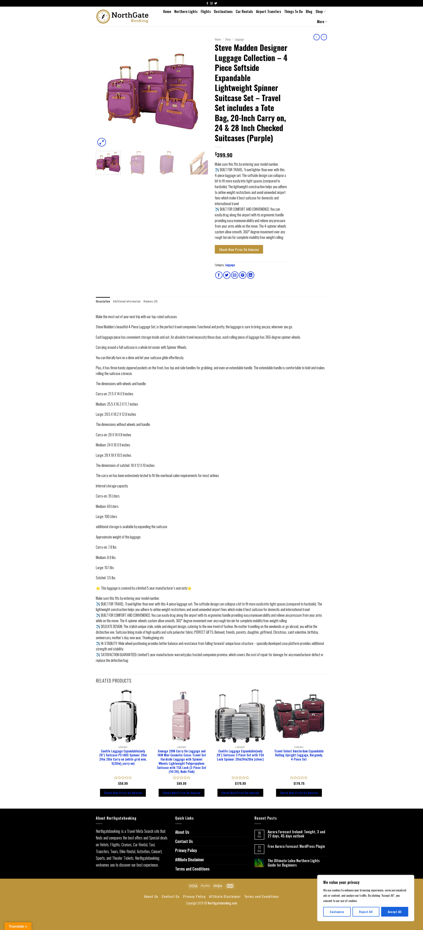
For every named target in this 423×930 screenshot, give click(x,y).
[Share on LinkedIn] (250, 275)
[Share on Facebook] (219, 275)
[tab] (103, 301)
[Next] (200, 91)
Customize (337, 911)
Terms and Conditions (192, 869)
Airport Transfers (268, 11)
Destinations (223, 11)
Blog (309, 11)
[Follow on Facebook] (207, 4)
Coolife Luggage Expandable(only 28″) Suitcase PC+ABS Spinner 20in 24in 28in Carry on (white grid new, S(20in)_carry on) (123, 757)
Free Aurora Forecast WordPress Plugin (296, 846)
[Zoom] (101, 142)
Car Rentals (244, 11)
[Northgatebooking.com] (122, 16)
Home (167, 11)
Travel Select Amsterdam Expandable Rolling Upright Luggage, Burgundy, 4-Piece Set (299, 755)
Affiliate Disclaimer (189, 859)
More (320, 21)
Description (103, 301)
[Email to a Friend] (234, 275)
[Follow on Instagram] (211, 4)
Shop (319, 11)
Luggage (239, 39)
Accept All (395, 911)
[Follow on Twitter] (215, 4)
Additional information (127, 301)
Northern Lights (186, 11)
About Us (182, 832)
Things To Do (293, 11)
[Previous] (104, 91)
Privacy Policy (186, 850)
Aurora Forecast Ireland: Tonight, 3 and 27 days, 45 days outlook (296, 834)
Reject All (366, 911)
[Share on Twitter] (226, 275)
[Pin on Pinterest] (242, 275)
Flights (206, 11)
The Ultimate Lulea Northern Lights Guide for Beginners (294, 863)
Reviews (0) (150, 301)
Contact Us (184, 841)
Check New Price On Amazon (239, 249)
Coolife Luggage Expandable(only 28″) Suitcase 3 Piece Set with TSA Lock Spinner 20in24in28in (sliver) (240, 755)
